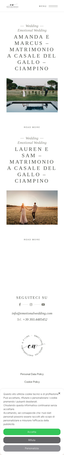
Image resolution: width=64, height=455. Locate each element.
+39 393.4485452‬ (35, 319)
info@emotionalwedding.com (32, 313)
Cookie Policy (32, 381)
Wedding (32, 26)
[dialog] (32, 422)
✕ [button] (59, 393)
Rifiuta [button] (31, 440)
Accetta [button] (31, 431)
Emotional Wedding (32, 30)
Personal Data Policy (32, 374)
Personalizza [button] (32, 448)
